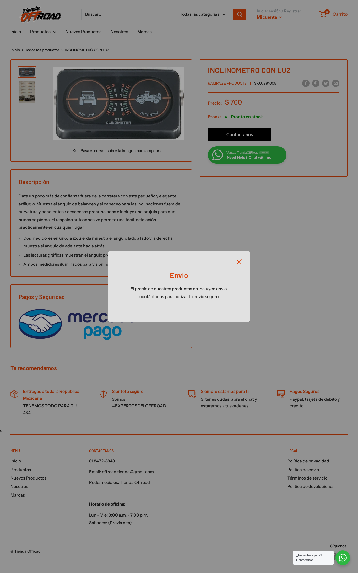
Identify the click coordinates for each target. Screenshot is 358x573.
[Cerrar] (239, 261)
